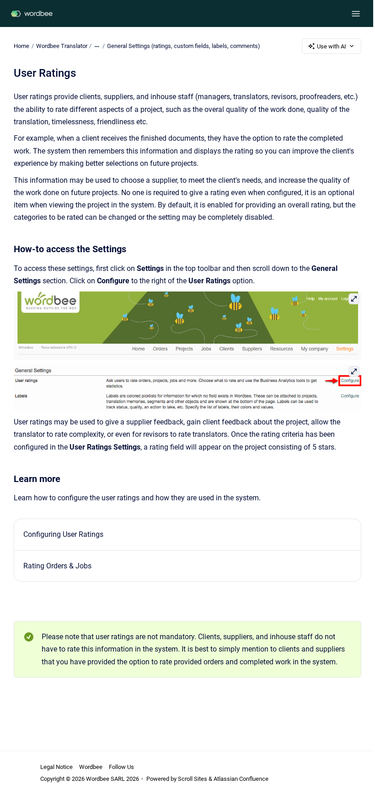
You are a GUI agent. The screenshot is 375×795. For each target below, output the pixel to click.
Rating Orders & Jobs (57, 566)
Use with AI (331, 46)
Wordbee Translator (61, 45)
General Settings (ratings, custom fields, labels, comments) (183, 45)
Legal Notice (56, 766)
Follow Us (121, 766)
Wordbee (90, 766)
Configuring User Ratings (63, 534)
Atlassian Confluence (241, 778)
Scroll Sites (192, 778)
